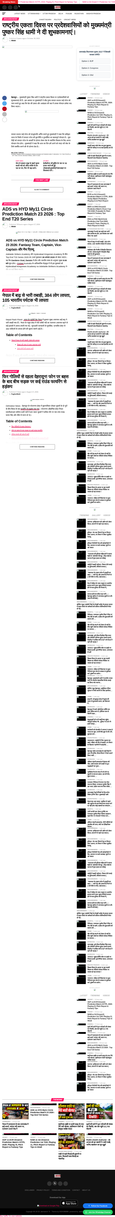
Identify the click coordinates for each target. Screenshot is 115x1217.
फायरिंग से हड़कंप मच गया (30, 409)
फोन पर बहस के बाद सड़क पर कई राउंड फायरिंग (26, 430)
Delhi (60, 14)
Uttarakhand (33, 14)
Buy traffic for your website (11, 1216)
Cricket (20, 263)
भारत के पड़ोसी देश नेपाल (32, 320)
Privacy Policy (43, 1190)
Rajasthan (79, 14)
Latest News (19, 14)
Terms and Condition (61, 1190)
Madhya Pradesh (93, 14)
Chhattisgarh (45, 19)
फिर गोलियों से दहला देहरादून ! (21, 426)
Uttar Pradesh (49, 14)
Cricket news (70, 19)
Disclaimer (29, 1190)
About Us (86, 1190)
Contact (76, 1190)
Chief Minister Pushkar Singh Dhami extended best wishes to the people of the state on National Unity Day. (41, 155)
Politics (57, 19)
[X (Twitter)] (55, 1183)
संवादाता (13, 40)
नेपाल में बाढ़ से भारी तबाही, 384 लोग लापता (25, 340)
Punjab (69, 14)
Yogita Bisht (15, 308)
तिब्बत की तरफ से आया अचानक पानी (29, 345)
